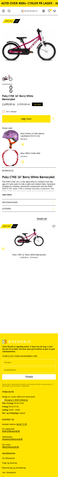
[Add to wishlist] (53, 118)
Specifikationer (10, 202)
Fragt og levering (9, 463)
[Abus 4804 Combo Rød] (10, 158)
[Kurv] (54, 11)
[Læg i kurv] (23, 144)
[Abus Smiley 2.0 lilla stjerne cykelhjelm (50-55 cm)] (10, 139)
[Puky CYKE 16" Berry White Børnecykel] (29, 237)
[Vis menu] (3, 11)
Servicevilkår (16, 386)
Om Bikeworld (8, 458)
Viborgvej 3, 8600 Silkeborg (16, 400)
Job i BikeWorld (9, 472)
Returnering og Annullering (14, 468)
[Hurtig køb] (3, 248)
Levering (6, 208)
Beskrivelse (7, 170)
